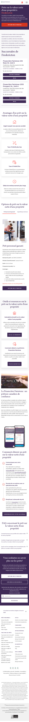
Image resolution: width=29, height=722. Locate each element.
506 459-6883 (8, 94)
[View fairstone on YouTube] (18, 668)
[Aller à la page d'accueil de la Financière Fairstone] (5, 2)
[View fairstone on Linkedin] (16, 668)
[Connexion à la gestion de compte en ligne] (22, 2)
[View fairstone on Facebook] (11, 668)
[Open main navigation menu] (26, 2)
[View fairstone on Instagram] (13, 668)
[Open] (14, 381)
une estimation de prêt (20, 472)
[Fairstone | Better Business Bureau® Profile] (14, 717)
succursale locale (10, 470)
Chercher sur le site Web (14, 593)
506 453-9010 (8, 71)
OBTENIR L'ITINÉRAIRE (14, 74)
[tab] (9, 212)
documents (15, 502)
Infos (14, 78)
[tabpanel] (14, 254)
